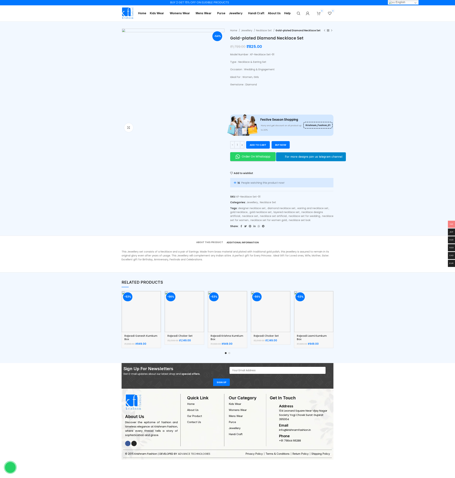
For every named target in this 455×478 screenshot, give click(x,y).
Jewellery (247, 30)
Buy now (280, 145)
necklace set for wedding (304, 216)
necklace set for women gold (268, 220)
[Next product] (331, 30)
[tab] (209, 240)
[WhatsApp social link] (259, 226)
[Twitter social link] (245, 226)
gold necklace (239, 212)
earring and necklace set (312, 208)
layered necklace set (286, 212)
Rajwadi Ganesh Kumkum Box (140, 337)
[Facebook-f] (127, 443)
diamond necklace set (281, 208)
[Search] (298, 13)
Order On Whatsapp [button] (256, 156)
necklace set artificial (273, 216)
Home (234, 30)
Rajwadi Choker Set (179, 336)
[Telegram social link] (263, 226)
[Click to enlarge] (128, 127)
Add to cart (258, 145)
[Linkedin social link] (254, 226)
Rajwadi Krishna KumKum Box (227, 337)
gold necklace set (261, 212)
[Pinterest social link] (250, 226)
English (400, 2)
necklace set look (300, 220)
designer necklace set (252, 208)
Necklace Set (264, 30)
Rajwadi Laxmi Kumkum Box (312, 337)
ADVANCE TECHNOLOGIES (194, 454)
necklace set (250, 216)
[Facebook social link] (241, 226)
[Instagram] (134, 443)
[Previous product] (324, 30)
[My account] (307, 13)
